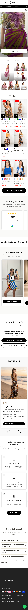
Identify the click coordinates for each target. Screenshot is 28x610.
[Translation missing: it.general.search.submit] (26, 10)
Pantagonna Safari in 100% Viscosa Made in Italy (20, 123)
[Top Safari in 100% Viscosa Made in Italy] (7, 108)
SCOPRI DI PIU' (14, 512)
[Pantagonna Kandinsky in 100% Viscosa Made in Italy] (20, 138)
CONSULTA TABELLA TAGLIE (14, 340)
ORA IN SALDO (14, 51)
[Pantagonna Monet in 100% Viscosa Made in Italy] (7, 138)
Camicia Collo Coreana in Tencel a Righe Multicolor (19, 182)
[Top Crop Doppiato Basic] (7, 168)
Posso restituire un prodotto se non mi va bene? (12, 561)
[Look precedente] (8, 431)
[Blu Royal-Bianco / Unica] (15, 179)
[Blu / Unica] (5, 119)
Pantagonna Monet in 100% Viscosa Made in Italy (7, 153)
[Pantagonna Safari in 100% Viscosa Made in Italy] (20, 108)
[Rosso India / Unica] (9, 179)
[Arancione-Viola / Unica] (18, 179)
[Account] (5, 2)
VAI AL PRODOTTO (12, 301)
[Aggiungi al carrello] (16, 145)
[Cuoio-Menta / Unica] (20, 179)
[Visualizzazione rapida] (3, 116)
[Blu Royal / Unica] (2, 179)
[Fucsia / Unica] (5, 179)
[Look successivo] (19, 431)
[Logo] (14, 2)
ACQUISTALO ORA (9, 423)
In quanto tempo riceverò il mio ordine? (10, 551)
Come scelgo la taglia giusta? (9, 540)
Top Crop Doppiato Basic (6, 182)
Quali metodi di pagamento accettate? (12, 556)
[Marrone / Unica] (2, 119)
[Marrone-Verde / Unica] (22, 179)
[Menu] (2, 2)
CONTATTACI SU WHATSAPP (14, 345)
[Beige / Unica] (7, 119)
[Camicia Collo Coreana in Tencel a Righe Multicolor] (20, 168)
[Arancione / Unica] (7, 179)
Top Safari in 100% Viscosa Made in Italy (7, 122)
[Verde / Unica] (9, 119)
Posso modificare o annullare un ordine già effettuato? (12, 545)
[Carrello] (25, 2)
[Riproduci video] (12, 278)
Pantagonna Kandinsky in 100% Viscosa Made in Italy (20, 150)
